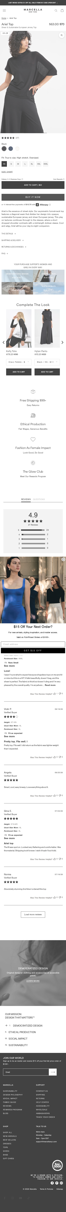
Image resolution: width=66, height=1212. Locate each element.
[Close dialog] (63, 559)
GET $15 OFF (33, 650)
